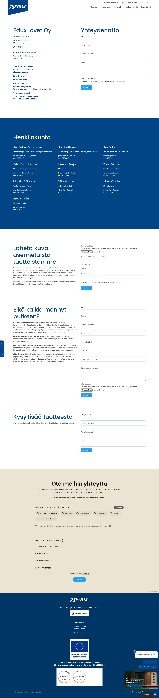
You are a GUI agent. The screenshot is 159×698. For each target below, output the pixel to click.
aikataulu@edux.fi (21, 72)
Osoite (84, 316)
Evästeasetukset (35, 692)
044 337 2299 (18, 192)
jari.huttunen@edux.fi (66, 156)
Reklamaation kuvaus (90, 368)
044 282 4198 (18, 175)
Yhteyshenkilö (87, 342)
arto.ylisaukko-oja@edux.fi (23, 173)
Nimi (83, 36)
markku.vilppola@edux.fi (22, 190)
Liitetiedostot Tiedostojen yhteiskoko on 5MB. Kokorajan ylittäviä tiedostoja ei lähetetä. (110, 385)
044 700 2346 (63, 175)
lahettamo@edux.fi (21, 79)
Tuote (84, 351)
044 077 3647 (63, 158)
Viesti (83, 62)
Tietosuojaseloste (21, 692)
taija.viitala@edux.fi (111, 173)
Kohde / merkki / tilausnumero (93, 256)
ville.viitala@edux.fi (65, 190)
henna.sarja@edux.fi (66, 173)
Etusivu (94, 7)
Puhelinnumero (87, 54)
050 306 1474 (108, 192)
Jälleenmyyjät (132, 7)
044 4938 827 (18, 158)
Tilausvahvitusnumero (90, 359)
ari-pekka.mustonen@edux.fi (24, 156)
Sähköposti (86, 45)
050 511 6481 (18, 209)
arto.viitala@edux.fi (29, 96)
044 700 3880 (108, 158)
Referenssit (105, 7)
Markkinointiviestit (88, 78)
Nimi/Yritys (86, 415)
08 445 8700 (20, 47)
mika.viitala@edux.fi (28, 99)
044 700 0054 (109, 175)
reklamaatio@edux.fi (22, 87)
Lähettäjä (85, 265)
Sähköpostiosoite (88, 423)
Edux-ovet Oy (118, 7)
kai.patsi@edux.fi (110, 156)
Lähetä (85, 87)
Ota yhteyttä (146, 7)
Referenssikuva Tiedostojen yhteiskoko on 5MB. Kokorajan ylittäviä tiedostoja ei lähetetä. (110, 247)
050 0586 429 (64, 192)
